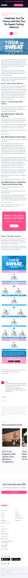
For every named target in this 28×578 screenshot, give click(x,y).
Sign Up (3, 515)
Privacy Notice (4, 538)
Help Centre (4, 529)
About (2, 513)
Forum (2, 518)
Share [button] (5, 401)
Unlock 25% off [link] (14, 225)
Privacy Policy (3, 569)
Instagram (14, 371)
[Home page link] (4, 5)
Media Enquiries (5, 533)
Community (18, 520)
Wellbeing (17, 515)
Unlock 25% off (18, 5)
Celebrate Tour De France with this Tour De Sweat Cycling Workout (12, 14)
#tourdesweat (4, 373)
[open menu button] (25, 5)
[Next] (16, 466)
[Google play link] (16, 559)
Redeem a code (5, 522)
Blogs (8, 12)
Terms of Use (4, 536)
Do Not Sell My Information (6, 571)
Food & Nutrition (19, 518)
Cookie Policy (4, 549)
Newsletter (4, 520)
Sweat (2, 12)
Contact (3, 531)
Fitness (13, 12)
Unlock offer (20, 1)
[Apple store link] (5, 559)
